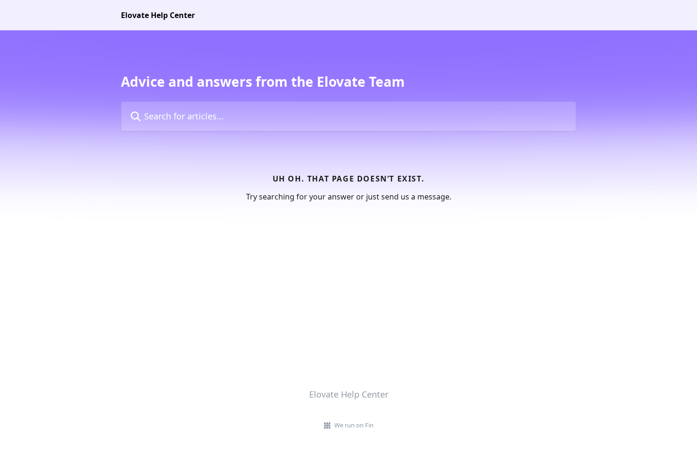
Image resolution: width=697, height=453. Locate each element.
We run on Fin (354, 425)
